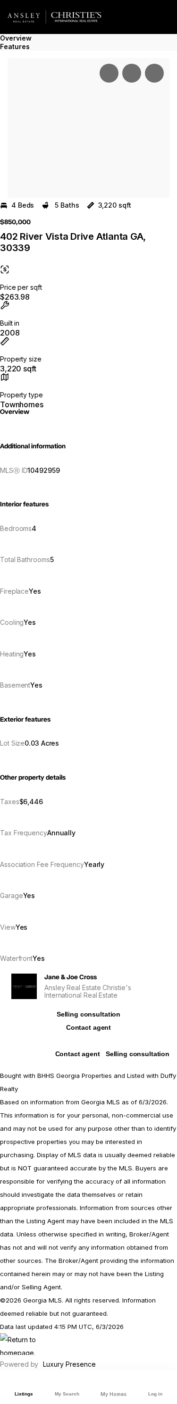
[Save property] (131, 73)
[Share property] (154, 73)
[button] (88, 128)
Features (15, 46)
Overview (16, 38)
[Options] (109, 73)
